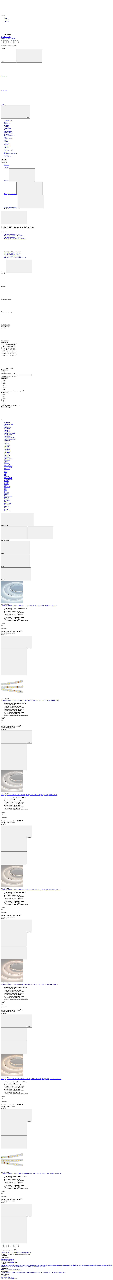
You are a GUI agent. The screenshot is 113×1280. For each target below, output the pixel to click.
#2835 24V (7, 460)
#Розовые (6, 506)
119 (4, 402)
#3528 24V (7, 469)
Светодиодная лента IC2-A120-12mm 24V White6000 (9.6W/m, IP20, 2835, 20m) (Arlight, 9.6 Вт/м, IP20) (29, 700)
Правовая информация (7, 1260)
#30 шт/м (6, 463)
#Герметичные (8, 496)
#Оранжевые (7, 503)
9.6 (4, 372)
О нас (5, 18)
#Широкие (7, 511)
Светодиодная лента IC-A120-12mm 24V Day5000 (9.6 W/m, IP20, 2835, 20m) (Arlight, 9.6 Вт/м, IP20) (29, 795)
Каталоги (3, 1272)
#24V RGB (7, 451)
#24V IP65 (7, 448)
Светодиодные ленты (7, 1265)
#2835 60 (6, 461)
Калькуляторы (40, 1272)
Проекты (6, 21)
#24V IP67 (7, 449)
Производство (8, 1269)
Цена (2, 553)
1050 (4, 385)
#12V (5, 425)
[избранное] (14, 668)
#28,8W (6, 454)
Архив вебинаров (20, 1272)
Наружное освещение (7, 145)
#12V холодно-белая (9, 439)
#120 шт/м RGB (8, 424)
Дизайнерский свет (78, 1265)
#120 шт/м (7, 422)
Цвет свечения (5, 340)
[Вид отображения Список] (40, 532)
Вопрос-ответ (32, 1272)
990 (4, 380)
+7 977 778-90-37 (16, 1252)
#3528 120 (7, 464)
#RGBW (6, 493)
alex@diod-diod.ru (26, 1252)
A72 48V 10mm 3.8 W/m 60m (12, 253)
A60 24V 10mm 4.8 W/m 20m (12, 237)
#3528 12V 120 (8, 466)
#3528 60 (6, 470)
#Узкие (6, 509)
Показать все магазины (7, 1259)
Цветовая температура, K (8, 373)
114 (4, 398)
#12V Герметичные (9, 433)
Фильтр (3, 579)
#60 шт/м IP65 (8, 478)
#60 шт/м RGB (8, 479)
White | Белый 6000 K (9, 346)
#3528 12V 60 (8, 467)
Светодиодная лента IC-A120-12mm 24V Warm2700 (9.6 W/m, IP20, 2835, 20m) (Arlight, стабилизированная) (31, 1173)
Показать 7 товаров (6, 407)
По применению (5, 324)
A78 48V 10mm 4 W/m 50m (11, 254)
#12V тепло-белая (9, 437)
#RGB (5, 491)
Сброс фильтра (5, 326)
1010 (4, 382)
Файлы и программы (59, 1272)
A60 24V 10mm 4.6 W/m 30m (12, 234)
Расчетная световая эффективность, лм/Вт (12, 391)
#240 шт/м (7, 440)
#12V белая (7, 436)
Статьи (27, 1272)
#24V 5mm (7, 445)
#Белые (6, 494)
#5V (5, 475)
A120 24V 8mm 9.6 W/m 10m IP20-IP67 (15, 238)
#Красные (7, 500)
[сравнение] (14, 655)
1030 (4, 384)
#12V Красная (8, 434)
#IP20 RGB (7, 487)
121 (4, 403)
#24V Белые (7, 452)
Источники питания (7, 124)
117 (4, 400)
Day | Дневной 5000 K (9, 348)
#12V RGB (7, 431)
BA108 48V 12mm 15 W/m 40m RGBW (15, 257)
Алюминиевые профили (8, 133)
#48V (5, 473)
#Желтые (6, 497)
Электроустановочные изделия (24, 1266)
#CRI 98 (6, 484)
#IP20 (5, 485)
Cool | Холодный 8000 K (10, 344)
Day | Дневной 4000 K (9, 350)
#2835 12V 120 (8, 458)
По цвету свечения (6, 299)
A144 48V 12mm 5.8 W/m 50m (12, 256)
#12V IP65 (7, 428)
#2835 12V (7, 457)
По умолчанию (5, 540)
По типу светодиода (6, 312)
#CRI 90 (6, 481)
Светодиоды (7, 156)
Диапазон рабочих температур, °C (10, 405)
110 (4, 394)
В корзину (28, 648)
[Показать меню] (22, 175)
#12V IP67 (7, 430)
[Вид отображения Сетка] (14, 532)
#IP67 (5, 490)
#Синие (6, 508)
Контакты (13, 38)
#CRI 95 (6, 482)
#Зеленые (6, 499)
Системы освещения (7, 142)
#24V (5, 442)
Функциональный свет (66, 1265)
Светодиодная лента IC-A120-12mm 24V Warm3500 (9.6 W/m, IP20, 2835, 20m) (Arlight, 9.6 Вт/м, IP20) (29, 984)
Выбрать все (4, 342)
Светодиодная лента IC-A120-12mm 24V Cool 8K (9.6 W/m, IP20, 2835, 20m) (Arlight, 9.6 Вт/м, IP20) (29, 605)
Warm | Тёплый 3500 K (9, 351)
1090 (4, 389)
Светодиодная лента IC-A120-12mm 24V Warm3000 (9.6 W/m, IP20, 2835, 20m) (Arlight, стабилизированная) (31, 1079)
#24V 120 (6, 443)
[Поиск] (29, 56)
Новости (6, 20)
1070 (4, 387)
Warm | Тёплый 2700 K (9, 355)
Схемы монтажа (49, 1272)
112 (4, 396)
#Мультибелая (8, 502)
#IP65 (5, 488)
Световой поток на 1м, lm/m (9, 376)
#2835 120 (7, 455)
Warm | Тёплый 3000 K (9, 353)
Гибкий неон (6, 148)
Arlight (12, 1262)
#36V (5, 472)
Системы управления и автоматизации (35, 1265)
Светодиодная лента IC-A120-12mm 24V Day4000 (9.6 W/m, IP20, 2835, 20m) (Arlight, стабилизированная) (30, 889)
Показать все (4, 525)
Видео (8, 1272)
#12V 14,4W (7, 427)
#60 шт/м (6, 476)
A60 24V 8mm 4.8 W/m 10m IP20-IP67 (14, 235)
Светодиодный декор (9, 1266)
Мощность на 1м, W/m (7, 368)
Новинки (6, 165)
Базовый (3, 286)
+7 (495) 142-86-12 (6, 1252)
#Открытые (7, 505)
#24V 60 (6, 446)
